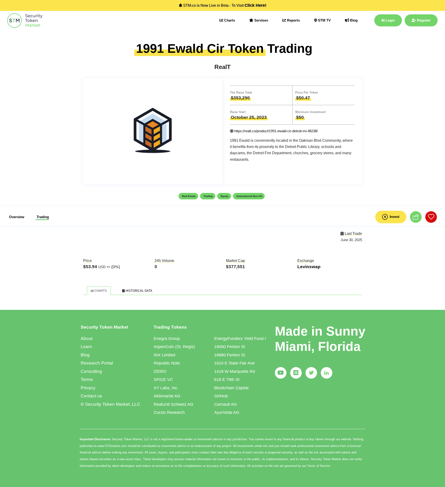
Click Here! (255, 5)
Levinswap (309, 266)
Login (390, 20)
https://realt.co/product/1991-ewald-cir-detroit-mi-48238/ (276, 131)
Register (423, 20)
